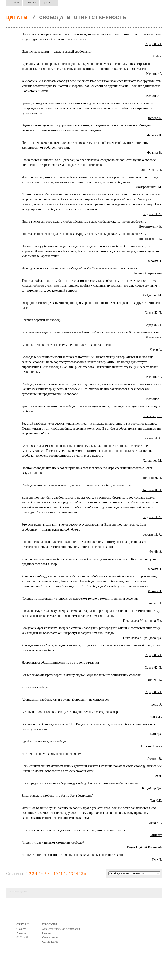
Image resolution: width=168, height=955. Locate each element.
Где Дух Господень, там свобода (44, 741)
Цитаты (16, 18)
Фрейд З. (155, 551)
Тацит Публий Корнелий (144, 847)
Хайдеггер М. (152, 295)
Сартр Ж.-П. (153, 44)
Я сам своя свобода (35, 687)
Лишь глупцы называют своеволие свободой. (53, 842)
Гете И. (157, 859)
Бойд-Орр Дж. (152, 788)
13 (71, 873)
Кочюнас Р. (154, 73)
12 (66, 873)
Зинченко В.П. (151, 169)
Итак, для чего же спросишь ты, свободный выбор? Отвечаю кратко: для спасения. (80, 268)
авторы (31, 2)
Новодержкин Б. (150, 226)
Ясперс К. (155, 118)
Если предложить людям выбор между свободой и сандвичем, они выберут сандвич (81, 783)
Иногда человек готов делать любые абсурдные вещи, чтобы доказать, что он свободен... (84, 221)
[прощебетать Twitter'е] (12, 34)
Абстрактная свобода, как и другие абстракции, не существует (65, 699)
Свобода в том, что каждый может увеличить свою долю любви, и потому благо (78, 485)
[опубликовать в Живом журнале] (16, 34)
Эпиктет (156, 835)
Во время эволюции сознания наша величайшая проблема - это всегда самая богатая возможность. (90, 332)
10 (56, 873)
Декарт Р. (155, 822)
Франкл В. (154, 135)
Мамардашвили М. (148, 187)
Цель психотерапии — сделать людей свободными (57, 51)
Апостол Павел (151, 746)
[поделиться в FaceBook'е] (7, 34)
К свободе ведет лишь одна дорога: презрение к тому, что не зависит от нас (74, 830)
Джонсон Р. (154, 337)
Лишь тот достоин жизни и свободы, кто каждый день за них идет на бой (73, 854)
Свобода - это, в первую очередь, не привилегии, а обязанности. (67, 344)
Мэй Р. (157, 56)
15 (81, 873)
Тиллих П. (154, 603)
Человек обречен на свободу (41, 320)
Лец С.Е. (156, 716)
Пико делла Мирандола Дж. (142, 620)
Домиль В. (154, 758)
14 (76, 873)
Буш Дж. (156, 734)
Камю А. (156, 349)
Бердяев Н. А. (152, 214)
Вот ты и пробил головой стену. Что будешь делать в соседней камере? (71, 712)
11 (61, 873)
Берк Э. (156, 704)
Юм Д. (157, 776)
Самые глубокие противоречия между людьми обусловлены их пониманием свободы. (82, 675)
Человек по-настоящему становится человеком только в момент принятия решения (80, 598)
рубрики (49, 2)
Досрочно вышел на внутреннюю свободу (51, 753)
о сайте (14, 2)
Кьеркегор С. (152, 416)
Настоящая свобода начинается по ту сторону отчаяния (60, 662)
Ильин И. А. (153, 438)
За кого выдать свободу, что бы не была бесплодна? (58, 795)
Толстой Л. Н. (152, 477)
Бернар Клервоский (148, 273)
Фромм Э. (155, 261)
